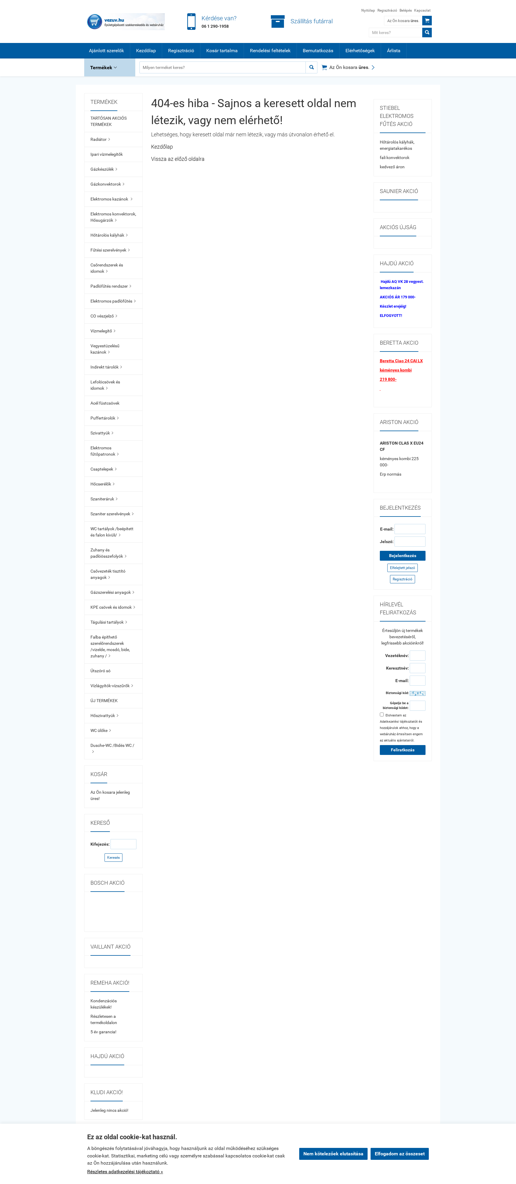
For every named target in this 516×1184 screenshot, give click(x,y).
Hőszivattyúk (104, 715)
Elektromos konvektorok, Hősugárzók (113, 217)
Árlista (393, 50)
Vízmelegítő (102, 331)
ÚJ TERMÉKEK (104, 700)
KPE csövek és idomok (112, 607)
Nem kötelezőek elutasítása (333, 1154)
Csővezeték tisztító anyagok (107, 574)
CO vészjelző (103, 316)
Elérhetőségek (360, 50)
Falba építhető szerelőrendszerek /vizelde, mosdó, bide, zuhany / (110, 646)
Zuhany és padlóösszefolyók (108, 553)
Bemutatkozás (318, 50)
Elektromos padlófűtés (113, 301)
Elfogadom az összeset (400, 1154)
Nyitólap (368, 10)
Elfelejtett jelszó (402, 568)
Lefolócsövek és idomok (105, 385)
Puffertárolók (104, 418)
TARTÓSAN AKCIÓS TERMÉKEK (108, 121)
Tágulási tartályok (108, 622)
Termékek (103, 67)
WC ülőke (100, 730)
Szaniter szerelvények (111, 513)
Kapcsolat (422, 10)
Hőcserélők (102, 484)
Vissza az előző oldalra (178, 159)
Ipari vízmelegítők (106, 154)
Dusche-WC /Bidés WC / (112, 748)
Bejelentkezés (402, 555)
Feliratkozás (402, 749)
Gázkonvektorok (107, 184)
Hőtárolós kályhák (109, 235)
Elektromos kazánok (111, 199)
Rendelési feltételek (270, 50)
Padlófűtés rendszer (110, 286)
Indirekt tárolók (106, 367)
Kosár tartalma (222, 50)
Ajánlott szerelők (106, 50)
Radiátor (100, 139)
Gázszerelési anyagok (112, 592)
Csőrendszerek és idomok (106, 268)
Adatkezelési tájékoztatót (399, 722)
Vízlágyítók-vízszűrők (111, 685)
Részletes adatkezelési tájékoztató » (125, 1171)
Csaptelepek (103, 469)
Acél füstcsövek (104, 403)
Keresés (113, 857)
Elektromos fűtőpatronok (104, 451)
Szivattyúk (101, 433)
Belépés (406, 10)
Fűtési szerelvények (110, 250)
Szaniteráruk (103, 499)
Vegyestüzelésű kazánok (104, 348)
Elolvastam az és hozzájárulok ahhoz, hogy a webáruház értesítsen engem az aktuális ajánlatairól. (401, 727)
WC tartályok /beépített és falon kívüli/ (111, 531)
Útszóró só (100, 670)
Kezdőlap (146, 50)
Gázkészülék (103, 169)
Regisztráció (387, 10)
